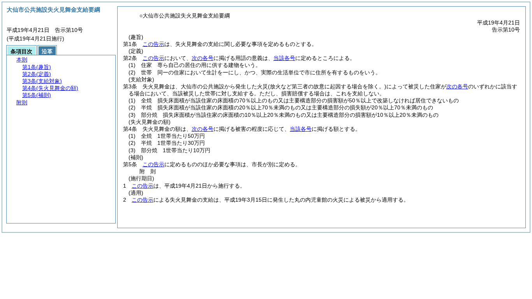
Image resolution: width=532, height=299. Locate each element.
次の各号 (202, 58)
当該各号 (284, 58)
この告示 (153, 44)
